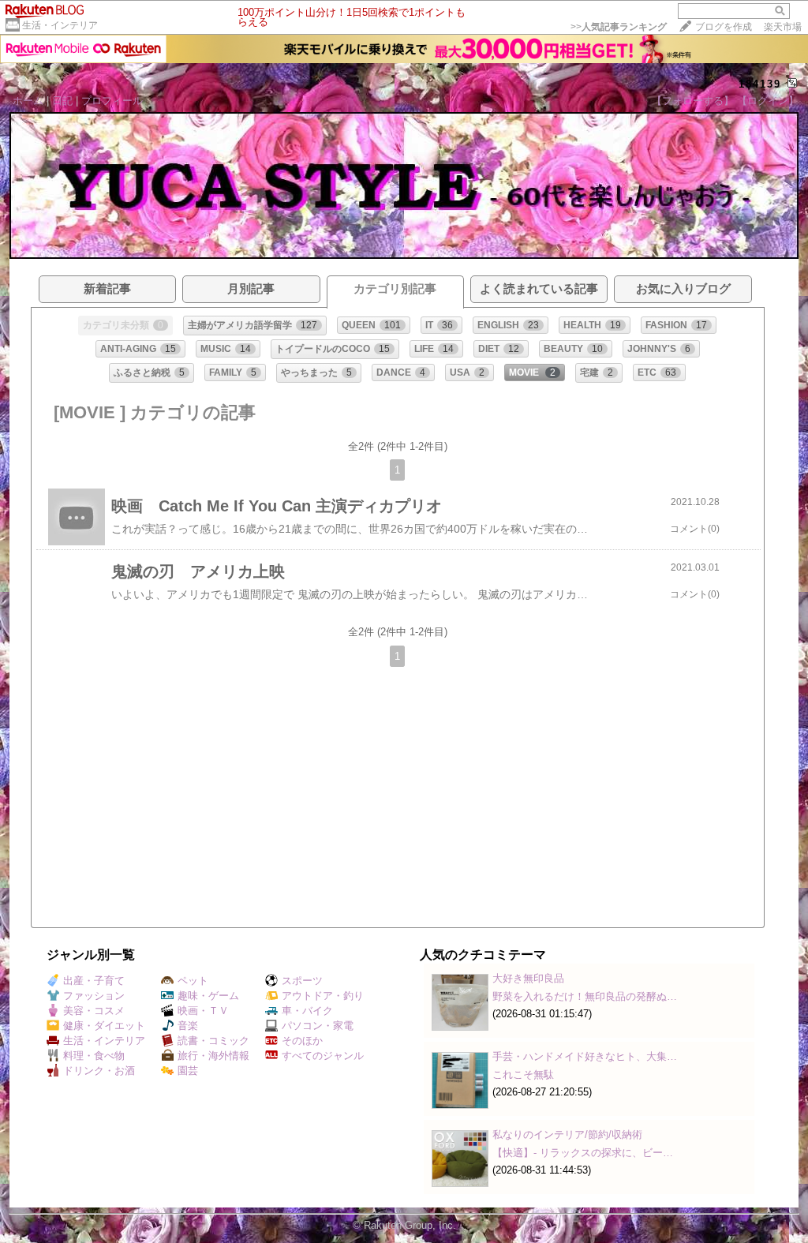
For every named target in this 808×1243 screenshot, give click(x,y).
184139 (760, 84)
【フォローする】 (693, 101)
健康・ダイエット (104, 1025)
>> (618, 26)
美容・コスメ (94, 1010)
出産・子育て (94, 981)
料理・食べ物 (94, 1055)
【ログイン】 (768, 101)
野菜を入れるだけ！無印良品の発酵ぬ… (584, 996)
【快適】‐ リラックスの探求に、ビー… (582, 1153)
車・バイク (307, 1010)
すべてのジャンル (323, 1055)
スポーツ (302, 981)
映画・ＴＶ (203, 1010)
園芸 (188, 1070)
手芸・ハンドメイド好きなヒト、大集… (584, 1056)
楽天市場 (783, 26)
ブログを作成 (723, 26)
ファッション (94, 996)
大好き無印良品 (528, 978)
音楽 (188, 1025)
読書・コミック (213, 1040)
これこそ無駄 (523, 1074)
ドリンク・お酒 (99, 1070)
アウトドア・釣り (323, 996)
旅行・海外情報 (213, 1055)
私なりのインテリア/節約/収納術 (567, 1134)
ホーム (28, 101)
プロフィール (112, 101)
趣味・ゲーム (208, 996)
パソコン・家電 (318, 1025)
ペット (193, 981)
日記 (62, 101)
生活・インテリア (60, 25)
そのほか (302, 1040)
